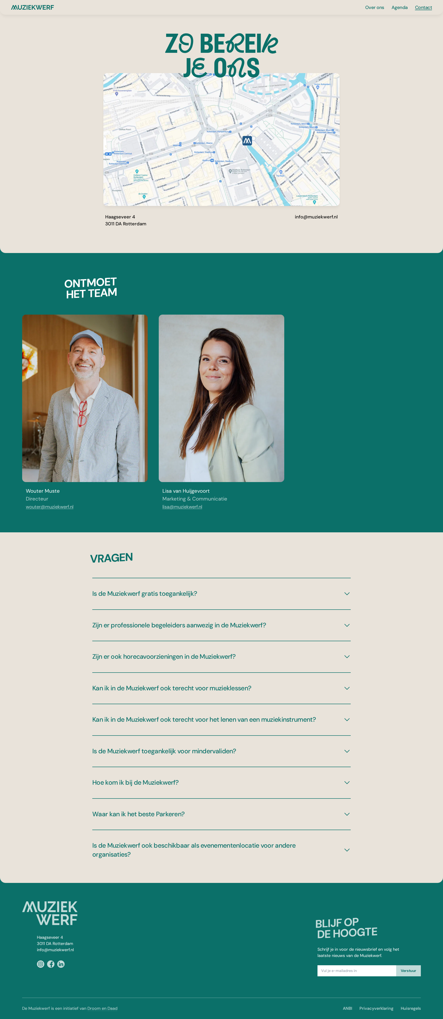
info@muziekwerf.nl (316, 217)
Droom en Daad (102, 1008)
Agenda (400, 7)
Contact (423, 7)
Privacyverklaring (376, 1008)
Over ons (374, 7)
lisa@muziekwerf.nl (182, 507)
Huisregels (411, 1008)
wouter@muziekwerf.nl (49, 507)
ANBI (347, 1008)
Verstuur (408, 970)
